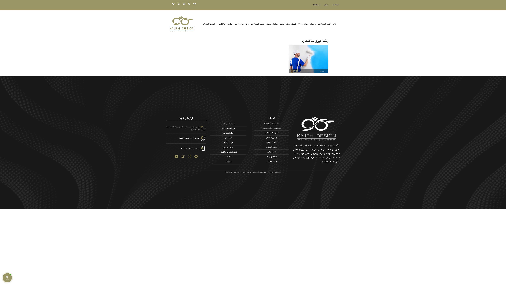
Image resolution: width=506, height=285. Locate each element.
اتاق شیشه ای (228, 133)
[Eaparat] (189, 3)
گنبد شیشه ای (324, 24)
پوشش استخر (272, 24)
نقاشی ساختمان (271, 142)
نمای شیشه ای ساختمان (228, 152)
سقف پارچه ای (272, 161)
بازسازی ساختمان (225, 24)
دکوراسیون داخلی (242, 24)
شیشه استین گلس (288, 24)
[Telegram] (173, 3)
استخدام (228, 161)
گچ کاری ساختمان (272, 138)
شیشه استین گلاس (228, 123)
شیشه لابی (228, 138)
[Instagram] (178, 3)
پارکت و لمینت (272, 157)
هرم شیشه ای (228, 142)
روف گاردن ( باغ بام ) (271, 123)
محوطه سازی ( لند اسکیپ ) (271, 128)
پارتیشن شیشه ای (308, 24)
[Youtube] (194, 3)
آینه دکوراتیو (228, 147)
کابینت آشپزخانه (209, 24)
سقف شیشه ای (257, 24)
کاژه (334, 24)
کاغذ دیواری (271, 152)
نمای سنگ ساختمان (272, 133)
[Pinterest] (184, 3)
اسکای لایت (228, 157)
